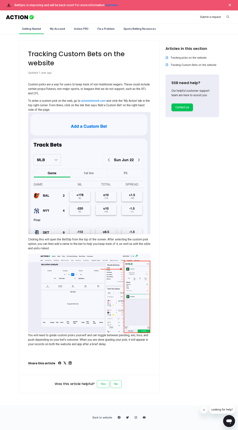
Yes (103, 384)
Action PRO (81, 29)
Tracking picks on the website (189, 57)
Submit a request (210, 17)
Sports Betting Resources (139, 29)
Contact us (182, 107)
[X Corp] (64, 363)
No (116, 384)
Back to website (102, 417)
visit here (111, 5)
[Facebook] (59, 363)
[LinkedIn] (70, 363)
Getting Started (31, 29)
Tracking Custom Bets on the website (193, 65)
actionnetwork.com (93, 101)
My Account (57, 29)
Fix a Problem (106, 29)
